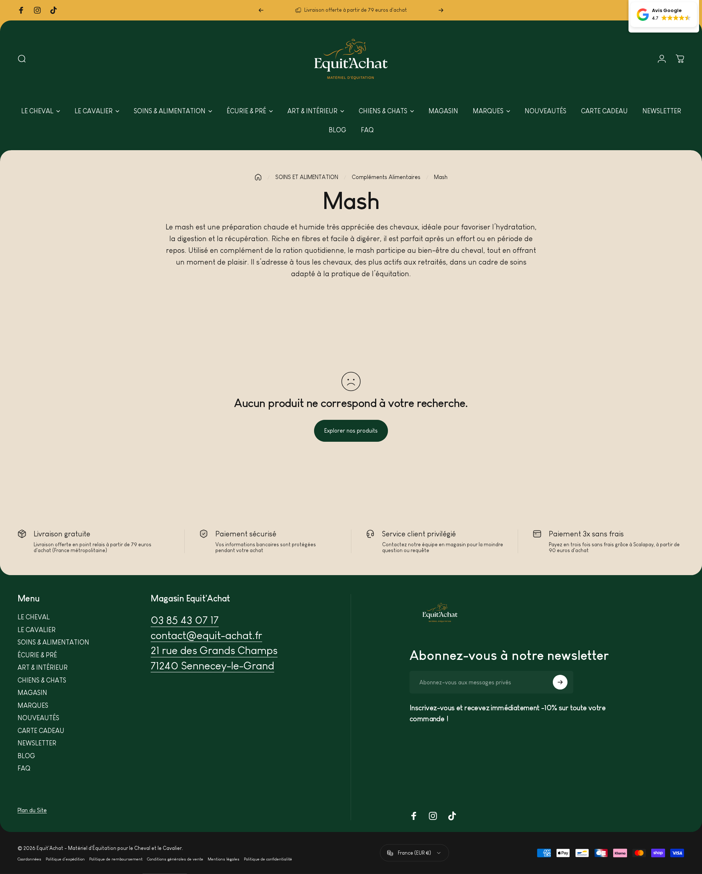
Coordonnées (29, 858)
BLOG (26, 756)
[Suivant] (441, 10)
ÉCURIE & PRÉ (37, 655)
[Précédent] (261, 10)
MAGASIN (32, 692)
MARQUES (33, 705)
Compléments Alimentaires (386, 177)
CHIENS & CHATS (42, 680)
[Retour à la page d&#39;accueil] (258, 177)
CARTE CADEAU (41, 730)
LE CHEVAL (34, 617)
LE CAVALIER (37, 630)
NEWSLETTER (37, 743)
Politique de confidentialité (268, 858)
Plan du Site (32, 810)
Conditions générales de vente (175, 858)
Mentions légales (223, 858)
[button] (663, 14)
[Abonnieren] (560, 682)
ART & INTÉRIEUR (43, 667)
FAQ (24, 768)
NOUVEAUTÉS (38, 718)
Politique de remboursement (116, 858)
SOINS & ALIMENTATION (53, 642)
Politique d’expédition (65, 858)
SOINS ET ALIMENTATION (306, 177)
